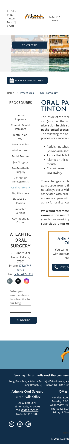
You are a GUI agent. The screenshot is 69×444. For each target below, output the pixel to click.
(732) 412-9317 (23, 274)
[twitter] (18, 281)
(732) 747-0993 (29, 410)
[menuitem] (20, 118)
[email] (10, 281)
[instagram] (26, 281)
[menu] (63, 8)
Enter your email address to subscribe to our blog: (20, 297)
